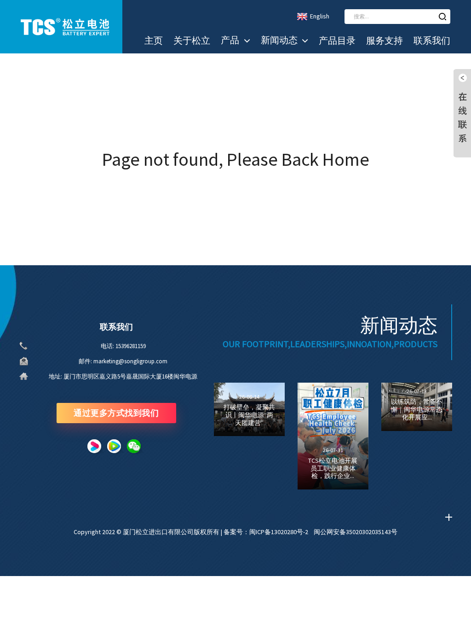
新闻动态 (279, 40)
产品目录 (337, 40)
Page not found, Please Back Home (235, 159)
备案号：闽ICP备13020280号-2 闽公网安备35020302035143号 (310, 532)
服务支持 (384, 40)
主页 (153, 40)
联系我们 (432, 40)
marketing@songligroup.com (130, 361)
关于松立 (191, 40)
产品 (230, 40)
